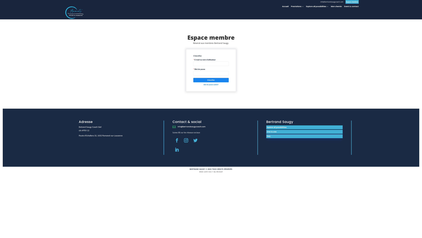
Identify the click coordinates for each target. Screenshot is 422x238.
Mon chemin (336, 7)
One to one (271, 132)
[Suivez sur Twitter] (195, 140)
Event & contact (351, 7)
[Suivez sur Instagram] (186, 140)
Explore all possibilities (316, 7)
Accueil (285, 7)
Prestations (296, 7)
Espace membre (352, 2)
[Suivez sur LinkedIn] (177, 150)
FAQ (268, 136)
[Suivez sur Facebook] (177, 140)
